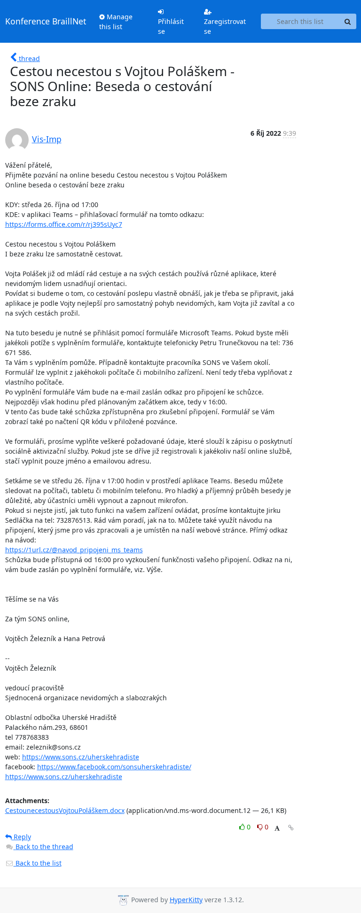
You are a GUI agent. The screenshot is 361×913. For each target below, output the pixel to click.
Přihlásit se (171, 26)
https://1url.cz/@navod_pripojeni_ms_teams (74, 549)
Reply (21, 836)
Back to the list (38, 863)
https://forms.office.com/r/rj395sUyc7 (63, 224)
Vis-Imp (47, 139)
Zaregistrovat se (225, 26)
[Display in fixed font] (277, 828)
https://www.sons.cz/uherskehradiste (80, 756)
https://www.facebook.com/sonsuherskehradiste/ (114, 766)
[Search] (347, 22)
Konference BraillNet (45, 21)
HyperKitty (186, 899)
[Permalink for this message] (291, 827)
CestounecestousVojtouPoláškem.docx (65, 810)
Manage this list (116, 21)
